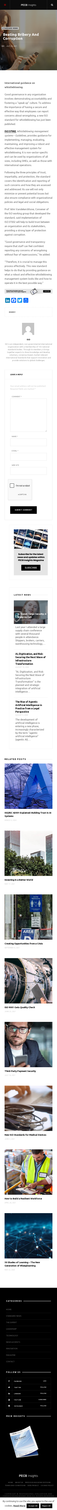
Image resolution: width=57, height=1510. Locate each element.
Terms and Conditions (15, 1485)
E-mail (15, 451)
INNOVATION (11, 1349)
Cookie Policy (47, 1485)
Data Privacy (33, 1485)
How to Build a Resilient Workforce (23, 1198)
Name (15, 436)
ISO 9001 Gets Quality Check (20, 1007)
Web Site (15, 465)
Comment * (17, 396)
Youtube (30, 1400)
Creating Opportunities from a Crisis (24, 943)
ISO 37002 (10, 131)
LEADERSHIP (11, 1329)
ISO (3, 46)
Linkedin (30, 1393)
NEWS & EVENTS (13, 1342)
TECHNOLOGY (12, 1336)
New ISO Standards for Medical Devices (25, 1135)
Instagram (30, 1406)
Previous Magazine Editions (38, 1482)
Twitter (30, 1387)
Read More (19, 1505)
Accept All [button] (32, 1506)
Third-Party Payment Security (20, 1071)
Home (9, 1309)
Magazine (11, 1355)
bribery (12, 312)
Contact (10, 1362)
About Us (19, 1482)
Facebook (30, 1381)
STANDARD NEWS (10, 28)
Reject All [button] (46, 1506)
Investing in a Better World (19, 880)
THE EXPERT (11, 1322)
